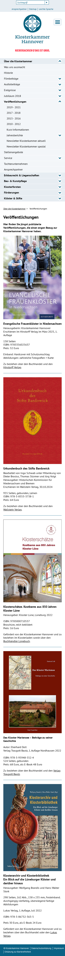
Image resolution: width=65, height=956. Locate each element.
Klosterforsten (12, 186)
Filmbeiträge (11, 78)
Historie (8, 72)
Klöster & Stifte (13, 198)
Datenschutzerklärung (41, 948)
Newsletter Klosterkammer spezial (26, 146)
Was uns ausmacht (14, 67)
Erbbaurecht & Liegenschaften (21, 175)
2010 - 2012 (14, 124)
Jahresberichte (15, 135)
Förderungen (11, 192)
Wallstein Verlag (12, 509)
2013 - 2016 (14, 118)
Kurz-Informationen (18, 129)
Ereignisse (10, 90)
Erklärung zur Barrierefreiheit (18, 951)
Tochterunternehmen (16, 163)
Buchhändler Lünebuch (16, 641)
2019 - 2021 (14, 107)
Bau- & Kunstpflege (15, 181)
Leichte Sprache (46, 9)
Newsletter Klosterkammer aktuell (26, 140)
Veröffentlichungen (15, 101)
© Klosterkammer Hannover (16, 948)
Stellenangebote (13, 152)
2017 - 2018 (13, 112)
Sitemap (32, 9)
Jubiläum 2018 (12, 96)
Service (8, 158)
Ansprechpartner (19, 9)
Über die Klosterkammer (18, 61)
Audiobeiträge (12, 84)
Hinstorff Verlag (12, 367)
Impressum (59, 948)
